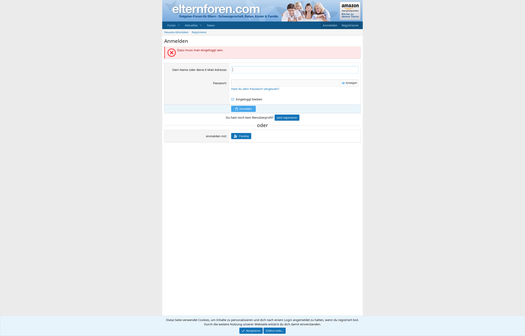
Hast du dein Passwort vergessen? (255, 89)
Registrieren (199, 32)
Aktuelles (191, 25)
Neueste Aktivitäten (176, 32)
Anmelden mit (216, 136)
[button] (179, 25)
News (211, 25)
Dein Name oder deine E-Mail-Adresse (199, 70)
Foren (171, 25)
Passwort (219, 83)
